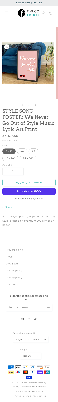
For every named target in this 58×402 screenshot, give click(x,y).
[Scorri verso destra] (35, 105)
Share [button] (8, 207)
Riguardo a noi (14, 249)
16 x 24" (10, 158)
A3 (33, 151)
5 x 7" (9, 151)
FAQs (9, 256)
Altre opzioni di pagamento (29, 198)
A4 (22, 151)
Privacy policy (14, 277)
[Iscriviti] (48, 307)
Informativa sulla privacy (30, 391)
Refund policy (14, 270)
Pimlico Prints (27, 383)
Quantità (7, 165)
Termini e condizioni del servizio (30, 396)
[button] (6, 13)
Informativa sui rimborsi (34, 387)
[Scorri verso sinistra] (22, 105)
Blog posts (12, 263)
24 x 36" (28, 158)
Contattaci (12, 284)
